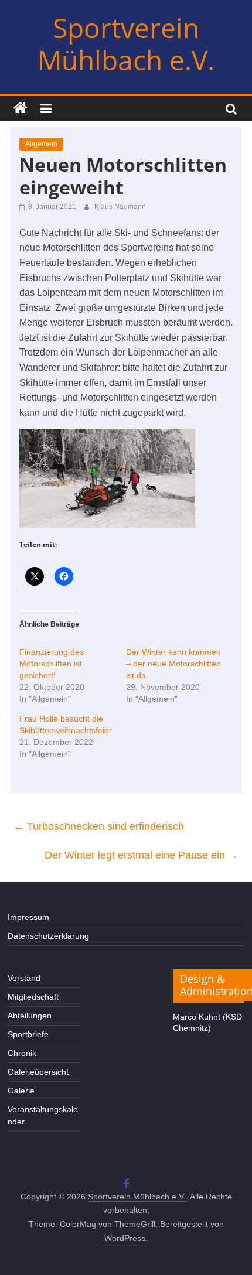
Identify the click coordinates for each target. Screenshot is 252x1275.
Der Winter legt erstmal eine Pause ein (142, 855)
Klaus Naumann (120, 207)
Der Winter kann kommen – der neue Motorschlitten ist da (173, 663)
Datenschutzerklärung (48, 936)
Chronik (22, 1053)
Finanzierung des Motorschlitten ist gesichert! (51, 663)
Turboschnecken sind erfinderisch (98, 826)
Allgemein (41, 144)
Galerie (21, 1090)
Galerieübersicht (38, 1071)
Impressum (28, 917)
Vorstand (24, 978)
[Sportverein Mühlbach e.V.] (20, 108)
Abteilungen (30, 1015)
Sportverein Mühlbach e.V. (126, 43)
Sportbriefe (28, 1034)
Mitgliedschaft (33, 996)
